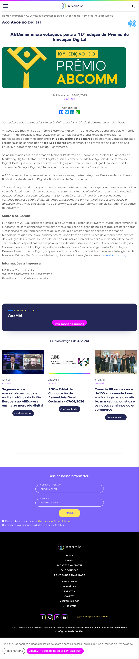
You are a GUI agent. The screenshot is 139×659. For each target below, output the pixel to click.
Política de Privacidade (54, 521)
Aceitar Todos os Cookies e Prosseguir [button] (55, 651)
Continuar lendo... (23, 413)
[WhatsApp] (77, 112)
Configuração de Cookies (69, 631)
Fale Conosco (69, 570)
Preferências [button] (14, 651)
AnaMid (69, 99)
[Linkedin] (64, 617)
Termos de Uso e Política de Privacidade (104, 627)
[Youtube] (57, 617)
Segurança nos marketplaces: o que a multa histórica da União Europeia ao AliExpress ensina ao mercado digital (22, 397)
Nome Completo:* (50, 484)
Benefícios (69, 586)
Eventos (69, 591)
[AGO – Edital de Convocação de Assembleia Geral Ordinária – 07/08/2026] (69, 362)
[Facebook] (61, 112)
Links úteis (69, 606)
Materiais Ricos (69, 601)
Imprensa (17, 15)
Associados (69, 581)
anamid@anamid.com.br (94, 616)
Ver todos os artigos (69, 324)
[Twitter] (67, 112)
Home (5, 15)
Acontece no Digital (70, 565)
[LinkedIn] (72, 112)
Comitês (69, 596)
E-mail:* (44, 498)
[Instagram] (50, 617)
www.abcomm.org (113, 255)
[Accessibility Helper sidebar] (132, 23)
